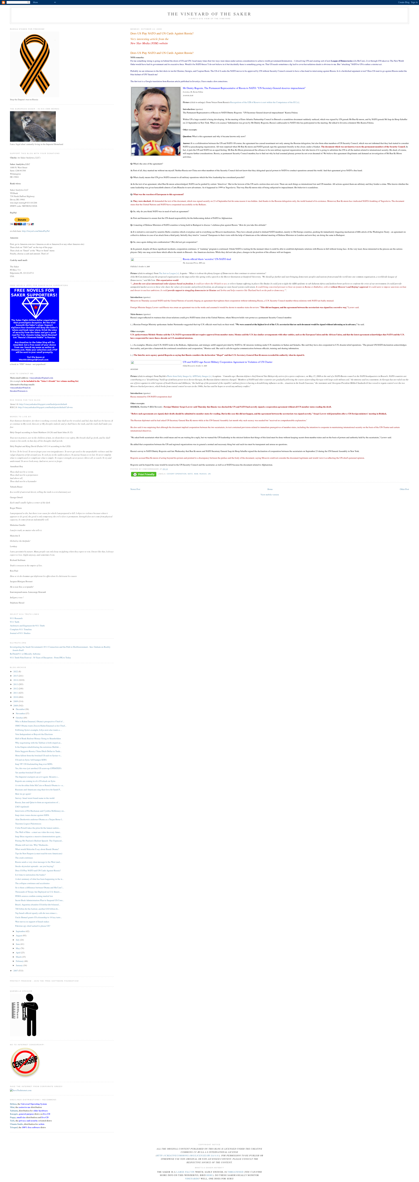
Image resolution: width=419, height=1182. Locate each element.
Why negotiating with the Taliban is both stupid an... (38, 742)
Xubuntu (14, 1110)
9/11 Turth (14, 621)
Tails (12, 1120)
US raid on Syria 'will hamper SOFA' (31, 759)
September (21, 931)
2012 (15, 688)
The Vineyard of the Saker (209, 14)
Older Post (404, 489)
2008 (15, 705)
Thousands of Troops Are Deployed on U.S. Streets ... (38, 891)
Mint (12, 1107)
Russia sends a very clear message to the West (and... (38, 861)
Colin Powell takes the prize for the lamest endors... (37, 827)
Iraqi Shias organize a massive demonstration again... (38, 836)
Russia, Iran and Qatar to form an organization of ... (37, 802)
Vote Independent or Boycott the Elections (34, 734)
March (19, 956)
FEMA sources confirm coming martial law (34, 896)
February (20, 961)
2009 (15, 701)
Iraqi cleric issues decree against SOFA (32, 815)
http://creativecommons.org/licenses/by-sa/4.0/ (188, 1155)
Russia (203, 474)
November (21, 713)
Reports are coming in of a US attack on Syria (35, 781)
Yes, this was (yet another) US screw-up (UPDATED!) (38, 768)
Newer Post (135, 489)
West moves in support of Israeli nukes (32, 921)
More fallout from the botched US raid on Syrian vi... (38, 755)
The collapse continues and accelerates (32, 883)
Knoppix (14, 1113)
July (18, 939)
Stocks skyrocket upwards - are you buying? (34, 866)
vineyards (192, 1178)
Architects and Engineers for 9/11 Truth (27, 625)
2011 (15, 692)
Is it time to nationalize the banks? (30, 874)
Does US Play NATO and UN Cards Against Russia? (161, 53)
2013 (15, 684)
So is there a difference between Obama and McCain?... (39, 887)
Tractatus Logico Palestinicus (28, 823)
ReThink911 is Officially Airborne (25, 653)
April (18, 952)
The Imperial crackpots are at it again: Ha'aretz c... (37, 776)
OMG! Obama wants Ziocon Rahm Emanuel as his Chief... (40, 725)
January (19, 965)
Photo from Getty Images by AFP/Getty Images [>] (189, 376)
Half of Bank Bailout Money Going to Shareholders (38, 738)
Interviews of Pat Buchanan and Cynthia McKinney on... (40, 810)
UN (209, 474)
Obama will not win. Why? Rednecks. (31, 844)
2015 (15, 675)
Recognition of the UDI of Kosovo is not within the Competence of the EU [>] (264, 102)
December (20, 709)
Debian (13, 1103)
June (18, 944)
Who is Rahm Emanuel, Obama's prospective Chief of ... (39, 721)
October (19, 717)
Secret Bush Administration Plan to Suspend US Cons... (39, 900)
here (209, 1175)
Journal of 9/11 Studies (20, 633)
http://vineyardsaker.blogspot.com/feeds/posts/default (43, 404)
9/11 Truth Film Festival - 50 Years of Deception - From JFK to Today (40, 657)
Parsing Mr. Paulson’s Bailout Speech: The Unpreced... (39, 840)
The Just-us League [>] (169, 273)
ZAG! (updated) (22, 806)
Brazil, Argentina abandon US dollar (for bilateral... (37, 904)
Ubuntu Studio (16, 1123)
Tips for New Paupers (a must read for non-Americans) (38, 853)
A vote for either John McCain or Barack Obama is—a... (39, 785)
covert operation (176, 474)
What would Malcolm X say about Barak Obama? (37, 849)
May (18, 948)
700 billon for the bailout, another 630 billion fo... (37, 908)
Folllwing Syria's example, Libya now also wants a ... (38, 729)
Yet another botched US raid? (28, 772)
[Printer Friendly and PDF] (143, 474)
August (19, 935)
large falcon (185, 1171)
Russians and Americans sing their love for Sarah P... (38, 789)
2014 (15, 679)
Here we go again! (23, 793)
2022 (15, 671)
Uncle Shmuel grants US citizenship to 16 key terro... (38, 917)
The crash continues (24, 857)
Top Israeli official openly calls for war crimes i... (36, 913)
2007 (15, 970)
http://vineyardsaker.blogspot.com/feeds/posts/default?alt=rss (45, 407)
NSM (196, 474)
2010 (15, 697)
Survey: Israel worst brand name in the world (35, 798)
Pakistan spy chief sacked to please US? (32, 925)
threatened (235, 1171)
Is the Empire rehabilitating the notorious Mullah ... (38, 746)
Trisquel (14, 1127)
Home (270, 489)
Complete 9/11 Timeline (21, 629)
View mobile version (270, 494)
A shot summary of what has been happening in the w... (39, 878)
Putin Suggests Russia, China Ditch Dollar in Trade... (38, 751)
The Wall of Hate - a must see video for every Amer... (38, 832)
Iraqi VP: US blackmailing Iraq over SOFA (33, 764)
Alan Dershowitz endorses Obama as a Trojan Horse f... (39, 819)
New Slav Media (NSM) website (149, 43)
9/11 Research (16, 618)
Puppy (13, 1117)
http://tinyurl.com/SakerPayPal (36, 230)
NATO (190, 474)
